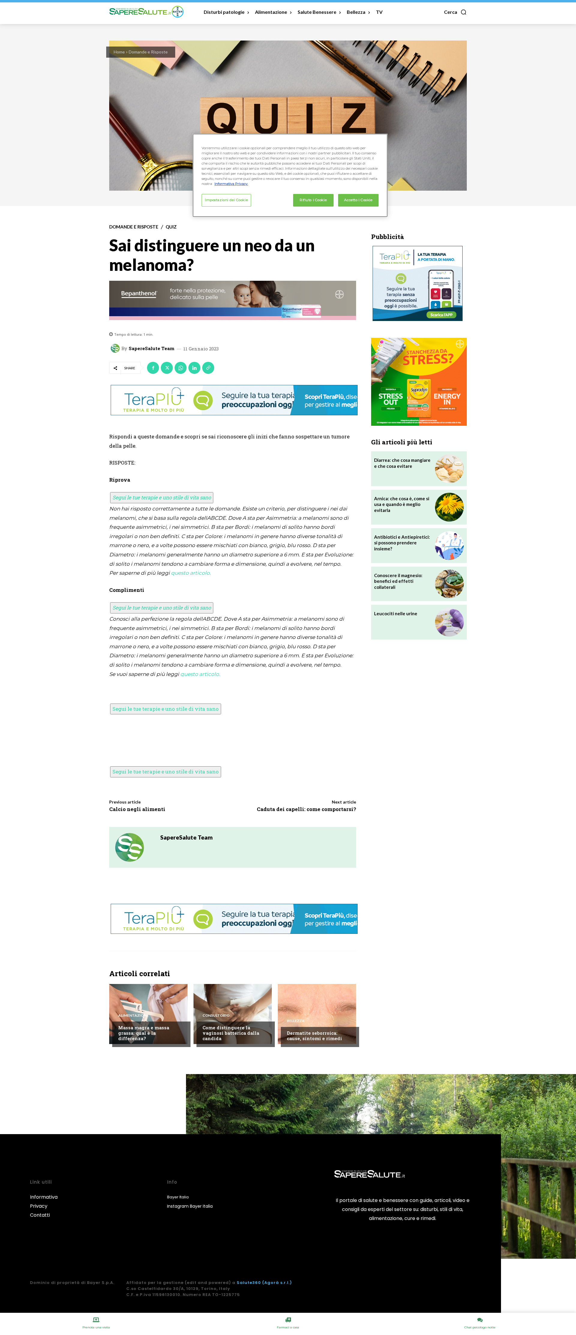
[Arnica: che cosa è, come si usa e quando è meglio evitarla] (449, 507)
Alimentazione (133, 1015)
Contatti (40, 1215)
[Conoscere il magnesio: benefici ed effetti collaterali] (449, 584)
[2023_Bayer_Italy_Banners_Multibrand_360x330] (419, 382)
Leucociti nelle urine (395, 613)
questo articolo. (191, 573)
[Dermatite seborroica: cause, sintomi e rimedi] (317, 1014)
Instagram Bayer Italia (190, 1206)
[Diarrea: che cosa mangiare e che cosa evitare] (449, 468)
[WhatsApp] (181, 368)
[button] (455, 12)
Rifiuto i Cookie (313, 200)
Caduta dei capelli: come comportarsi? (306, 809)
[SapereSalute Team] (116, 348)
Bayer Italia (178, 1197)
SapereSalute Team (151, 348)
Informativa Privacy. (231, 184)
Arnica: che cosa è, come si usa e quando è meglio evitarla (401, 504)
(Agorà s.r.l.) (277, 1282)
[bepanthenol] (232, 300)
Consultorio (216, 1015)
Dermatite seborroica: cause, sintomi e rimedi (314, 1035)
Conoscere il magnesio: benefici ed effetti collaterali (398, 581)
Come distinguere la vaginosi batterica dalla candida (230, 1033)
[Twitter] (167, 368)
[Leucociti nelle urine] (449, 622)
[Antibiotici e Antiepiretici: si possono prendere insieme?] (449, 545)
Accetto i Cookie (358, 200)
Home (119, 51)
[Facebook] (153, 368)
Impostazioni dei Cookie (226, 200)
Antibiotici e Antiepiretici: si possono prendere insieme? (402, 542)
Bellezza (295, 1021)
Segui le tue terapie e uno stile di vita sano (161, 497)
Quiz (171, 227)
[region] (290, 175)
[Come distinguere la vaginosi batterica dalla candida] (233, 1014)
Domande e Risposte (148, 51)
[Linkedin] (194, 368)
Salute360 (249, 1282)
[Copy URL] (208, 368)
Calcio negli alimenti (137, 809)
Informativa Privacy (44, 1201)
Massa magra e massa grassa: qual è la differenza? (143, 1033)
